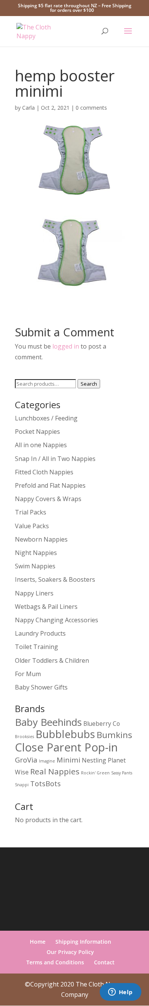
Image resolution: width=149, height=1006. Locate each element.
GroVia (26, 759)
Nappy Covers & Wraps (48, 499)
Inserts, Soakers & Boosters (55, 579)
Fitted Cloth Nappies (44, 472)
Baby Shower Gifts (41, 687)
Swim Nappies (35, 566)
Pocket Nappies (37, 431)
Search (89, 383)
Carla (28, 107)
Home (37, 941)
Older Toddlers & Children (52, 660)
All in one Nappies (41, 445)
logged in (65, 346)
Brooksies (24, 736)
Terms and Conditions (55, 962)
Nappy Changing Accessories (56, 620)
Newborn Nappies (41, 539)
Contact (104, 962)
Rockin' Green (95, 773)
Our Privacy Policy (70, 952)
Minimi (68, 759)
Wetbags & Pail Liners (46, 606)
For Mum (28, 674)
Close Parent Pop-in (66, 747)
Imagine (47, 761)
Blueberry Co (101, 723)
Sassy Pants (121, 773)
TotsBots (45, 783)
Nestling (94, 760)
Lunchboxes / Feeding (46, 418)
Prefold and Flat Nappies (50, 485)
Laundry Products (40, 633)
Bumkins (114, 735)
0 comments (91, 107)
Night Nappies (36, 552)
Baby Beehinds (48, 722)
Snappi (22, 784)
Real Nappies (54, 771)
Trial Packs (30, 512)
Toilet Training (36, 647)
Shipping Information (83, 941)
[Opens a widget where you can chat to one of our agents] (120, 992)
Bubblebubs (65, 734)
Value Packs (32, 526)
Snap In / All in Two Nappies (55, 458)
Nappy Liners (34, 593)
